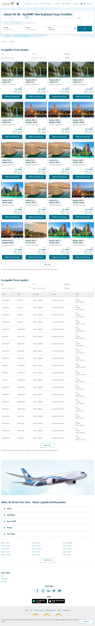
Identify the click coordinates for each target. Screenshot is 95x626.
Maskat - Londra (5, 552)
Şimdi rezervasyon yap (12, 96)
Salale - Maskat (36, 543)
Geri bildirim (4, 579)
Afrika (9, 509)
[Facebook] (37, 590)
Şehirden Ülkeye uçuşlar (50, 610)
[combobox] (14, 30)
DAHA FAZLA (47, 560)
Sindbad (76, 3)
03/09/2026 (51, 29)
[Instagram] (43, 590)
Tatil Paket (57, 3)
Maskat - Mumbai (36, 549)
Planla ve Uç (29, 4)
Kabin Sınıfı (67, 54)
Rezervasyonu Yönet (47, 4)
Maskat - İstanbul (5, 555)
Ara (84, 28)
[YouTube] (59, 590)
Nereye (28, 27)
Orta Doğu (11, 534)
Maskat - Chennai (67, 549)
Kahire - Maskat (67, 552)
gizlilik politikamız (40, 620)
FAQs (2, 576)
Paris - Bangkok (5, 549)
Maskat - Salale (5, 543)
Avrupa (9, 528)
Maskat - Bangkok (67, 543)
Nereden (6, 27)
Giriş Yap (37, 3)
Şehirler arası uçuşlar (38, 610)
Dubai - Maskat (36, 555)
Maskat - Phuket (5, 546)
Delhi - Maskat (67, 555)
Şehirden (59, 610)
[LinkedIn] (48, 590)
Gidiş (49, 27)
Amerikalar (11, 515)
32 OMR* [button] (28, 14)
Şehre (31, 610)
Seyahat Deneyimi (67, 4)
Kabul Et (86, 621)
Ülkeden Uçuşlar (66, 610)
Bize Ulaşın (4, 581)
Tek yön (6, 23)
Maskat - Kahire (67, 546)
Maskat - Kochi (36, 546)
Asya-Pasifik (11, 521)
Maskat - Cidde (36, 552)
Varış (34, 54)
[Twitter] (54, 590)
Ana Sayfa (3, 41)
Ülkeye (26, 610)
